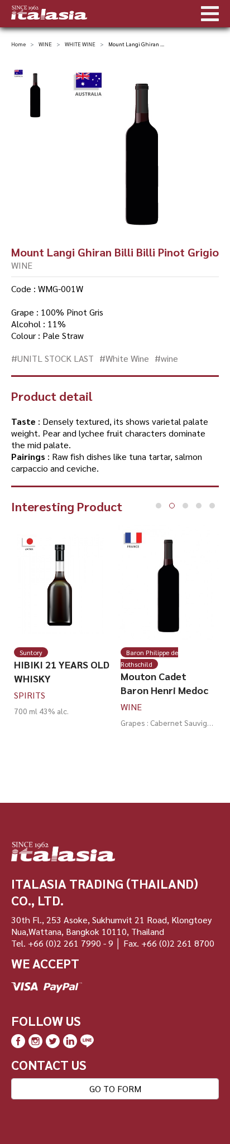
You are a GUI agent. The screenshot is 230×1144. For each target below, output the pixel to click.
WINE (45, 43)
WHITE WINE (80, 43)
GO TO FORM (115, 1088)
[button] (158, 505)
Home (18, 43)
